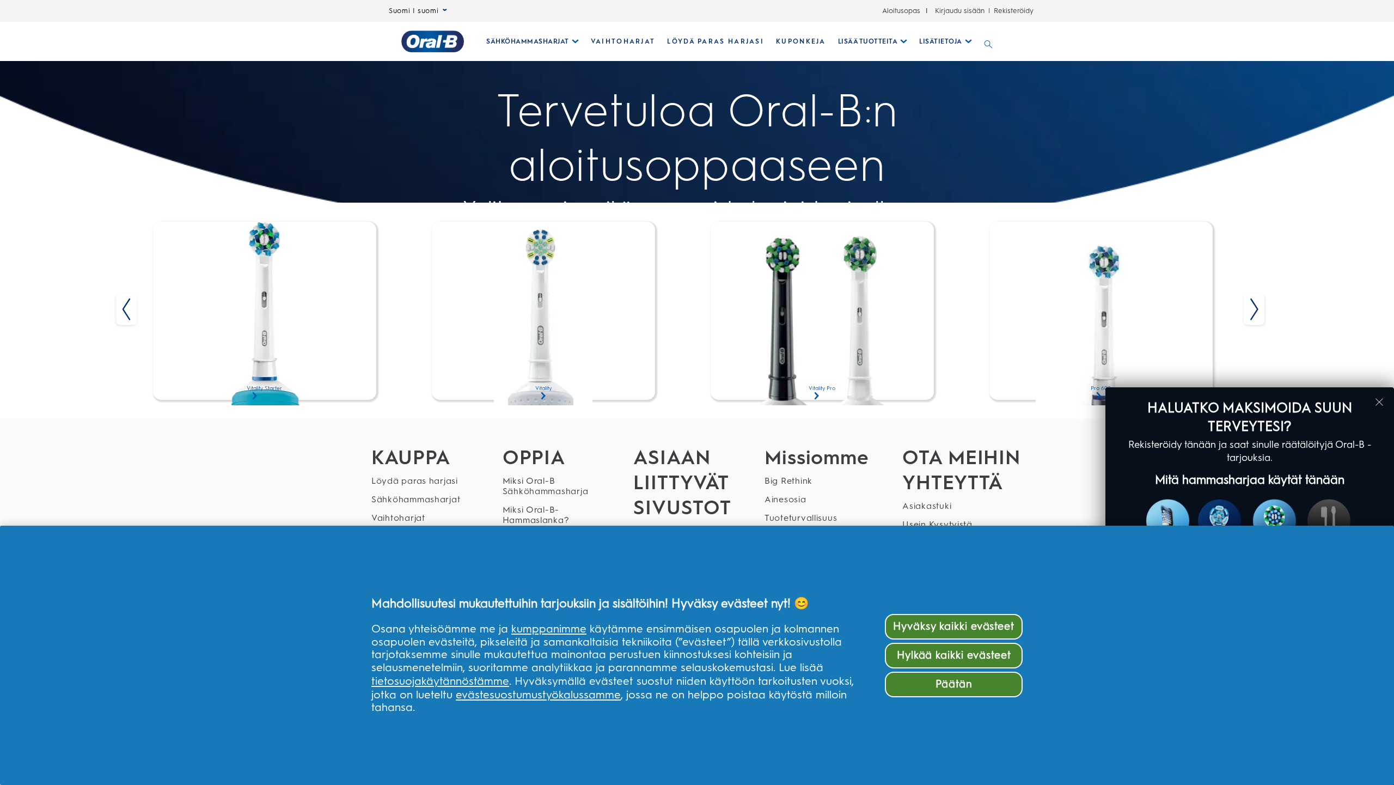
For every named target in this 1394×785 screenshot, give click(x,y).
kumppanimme (548, 628)
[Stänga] (1379, 402)
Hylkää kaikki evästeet (954, 655)
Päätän (954, 684)
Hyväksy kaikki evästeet (953, 626)
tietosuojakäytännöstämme (440, 680)
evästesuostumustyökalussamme (538, 694)
